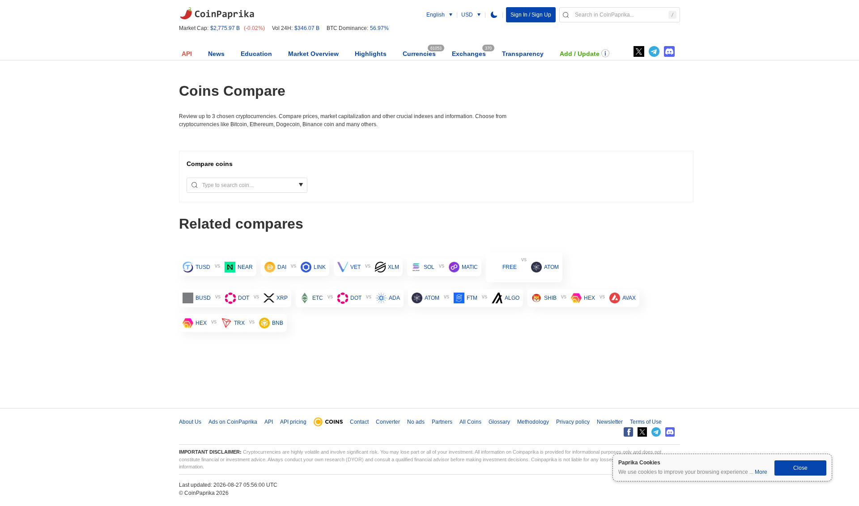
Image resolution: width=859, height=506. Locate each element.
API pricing (293, 422)
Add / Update (580, 53)
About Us (190, 422)
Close (800, 468)
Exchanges (469, 53)
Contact (359, 422)
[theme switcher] (494, 15)
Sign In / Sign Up (530, 15)
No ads (416, 422)
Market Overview (313, 53)
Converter (388, 422)
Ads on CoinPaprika (232, 422)
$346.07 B (306, 28)
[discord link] (669, 51)
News (216, 53)
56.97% (379, 28)
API (187, 53)
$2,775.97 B (225, 28)
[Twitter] (639, 51)
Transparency (523, 53)
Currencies (419, 53)
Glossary (499, 422)
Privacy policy (573, 422)
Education (256, 53)
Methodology (533, 422)
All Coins (470, 422)
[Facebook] (628, 432)
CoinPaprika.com (217, 13)
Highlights (371, 53)
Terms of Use (646, 422)
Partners (442, 422)
